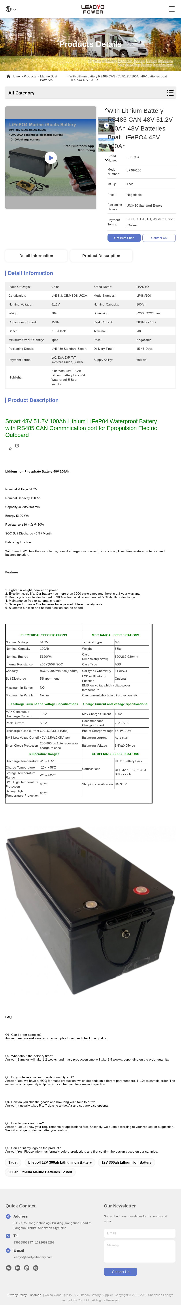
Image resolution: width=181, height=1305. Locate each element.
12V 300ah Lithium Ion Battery (127, 1162)
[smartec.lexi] (36, 1269)
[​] (17, 451)
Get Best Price (124, 238)
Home (15, 76)
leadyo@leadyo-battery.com (33, 1257)
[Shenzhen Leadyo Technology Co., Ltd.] (92, 8)
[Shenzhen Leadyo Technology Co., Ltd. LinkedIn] (18, 1269)
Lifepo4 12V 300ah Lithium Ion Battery (60, 1162)
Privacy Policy (17, 1295)
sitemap (35, 1295)
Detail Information (36, 256)
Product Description (101, 256)
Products (30, 76)
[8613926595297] (27, 1269)
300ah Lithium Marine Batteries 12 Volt (40, 1172)
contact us (120, 1272)
